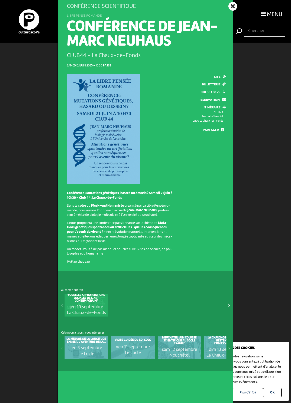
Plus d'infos (248, 392)
